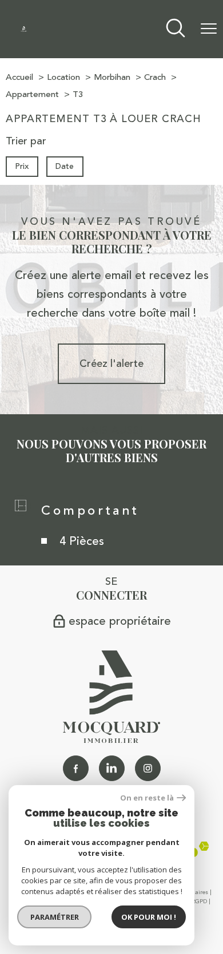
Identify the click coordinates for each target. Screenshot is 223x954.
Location (63, 77)
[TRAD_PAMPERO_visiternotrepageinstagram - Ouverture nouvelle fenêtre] (148, 768)
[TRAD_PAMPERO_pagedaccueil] (24, 29)
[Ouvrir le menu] (208, 29)
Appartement (32, 94)
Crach (155, 77)
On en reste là (147, 798)
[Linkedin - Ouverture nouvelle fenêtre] (112, 768)
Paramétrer (54, 917)
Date (65, 165)
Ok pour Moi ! (148, 917)
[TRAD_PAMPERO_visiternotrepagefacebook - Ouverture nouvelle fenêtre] (76, 768)
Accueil (19, 77)
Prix (22, 165)
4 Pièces (81, 541)
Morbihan (112, 77)
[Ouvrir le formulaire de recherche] (175, 29)
